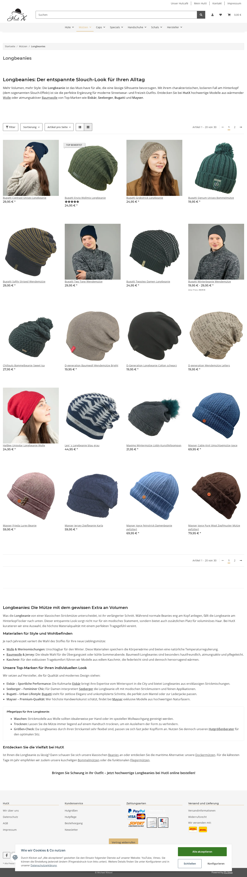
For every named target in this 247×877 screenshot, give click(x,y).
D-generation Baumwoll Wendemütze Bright (91, 365)
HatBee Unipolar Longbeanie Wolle (24, 445)
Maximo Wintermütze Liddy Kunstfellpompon (153, 445)
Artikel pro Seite (58, 127)
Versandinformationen (202, 810)
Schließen (190, 863)
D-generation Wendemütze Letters (209, 365)
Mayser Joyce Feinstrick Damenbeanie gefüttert (149, 527)
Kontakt (217, 3)
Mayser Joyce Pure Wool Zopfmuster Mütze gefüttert (214, 527)
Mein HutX (200, 3)
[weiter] (241, 127)
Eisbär (76, 684)
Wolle (7, 97)
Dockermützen (205, 755)
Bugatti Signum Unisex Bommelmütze (211, 197)
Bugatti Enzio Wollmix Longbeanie (85, 197)
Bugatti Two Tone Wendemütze (84, 281)
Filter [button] (11, 127)
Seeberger (86, 689)
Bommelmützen (88, 760)
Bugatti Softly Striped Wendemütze (24, 281)
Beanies (113, 755)
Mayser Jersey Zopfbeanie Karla (84, 525)
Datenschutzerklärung (44, 865)
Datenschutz (10, 817)
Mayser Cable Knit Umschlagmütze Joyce (212, 445)
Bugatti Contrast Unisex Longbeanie (24, 197)
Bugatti (47, 694)
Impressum (234, 3)
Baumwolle (50, 97)
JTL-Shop (228, 872)
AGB (5, 823)
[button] (212, 15)
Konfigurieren (216, 863)
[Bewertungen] (72, 201)
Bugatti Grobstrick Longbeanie (144, 197)
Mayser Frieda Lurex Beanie (20, 525)
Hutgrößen (71, 810)
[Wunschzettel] (220, 15)
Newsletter (71, 829)
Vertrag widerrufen (123, 842)
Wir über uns (11, 810)
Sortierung (30, 127)
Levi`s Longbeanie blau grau (82, 445)
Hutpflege (70, 817)
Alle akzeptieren (202, 851)
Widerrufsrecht (197, 817)
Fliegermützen (140, 760)
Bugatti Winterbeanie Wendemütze (209, 281)
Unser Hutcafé (179, 3)
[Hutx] (17, 15)
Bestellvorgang (74, 823)
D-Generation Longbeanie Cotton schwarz (151, 365)
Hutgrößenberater (221, 729)
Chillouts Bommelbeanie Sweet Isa (24, 365)
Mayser (117, 699)
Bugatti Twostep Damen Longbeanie (148, 281)
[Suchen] (201, 15)
